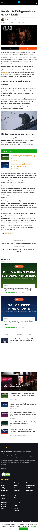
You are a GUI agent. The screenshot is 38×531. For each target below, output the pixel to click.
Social (28, 488)
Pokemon (3, 511)
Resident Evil (8, 233)
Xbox (15, 497)
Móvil (2, 508)
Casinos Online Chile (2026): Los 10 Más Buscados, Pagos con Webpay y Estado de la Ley (22, 431)
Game (3, 495)
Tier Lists (29, 493)
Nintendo (17, 490)
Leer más (3, 468)
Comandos (4, 490)
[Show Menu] (2, 2)
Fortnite (3, 504)
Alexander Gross (10, 292)
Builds (3, 485)
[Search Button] (36, 2)
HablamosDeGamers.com (8, 452)
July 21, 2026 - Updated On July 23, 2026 (20, 426)
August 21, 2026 (8, 389)
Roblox (28, 483)
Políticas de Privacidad (26, 522)
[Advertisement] (19, 357)
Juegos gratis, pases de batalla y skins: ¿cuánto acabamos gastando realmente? (17, 385)
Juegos (16, 485)
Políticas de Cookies (13, 522)
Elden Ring (4, 502)
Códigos (3, 488)
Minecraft (3, 506)
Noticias (7, 8)
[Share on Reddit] (28, 48)
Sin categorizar (31, 485)
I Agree (23, 529)
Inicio (2, 8)
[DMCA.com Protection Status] (5, 474)
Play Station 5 (18, 503)
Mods (15, 488)
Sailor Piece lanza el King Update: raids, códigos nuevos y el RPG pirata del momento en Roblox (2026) (22, 164)
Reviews (16, 510)
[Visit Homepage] (19, 2)
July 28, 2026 (15, 160)
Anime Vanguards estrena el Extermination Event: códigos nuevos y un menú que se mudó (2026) (23, 414)
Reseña (16, 505)
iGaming (16, 483)
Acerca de (3, 522)
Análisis (3, 483)
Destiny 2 (3, 500)
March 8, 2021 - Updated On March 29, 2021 (13, 22)
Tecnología (29, 490)
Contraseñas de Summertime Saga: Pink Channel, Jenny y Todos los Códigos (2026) (22, 339)
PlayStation (17, 495)
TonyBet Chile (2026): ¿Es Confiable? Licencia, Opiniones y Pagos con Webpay (23, 422)
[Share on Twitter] (10, 48)
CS (2, 493)
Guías (3, 498)
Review (16, 508)
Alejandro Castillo (12, 20)
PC (14, 500)
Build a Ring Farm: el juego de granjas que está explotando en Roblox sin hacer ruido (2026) (23, 156)
